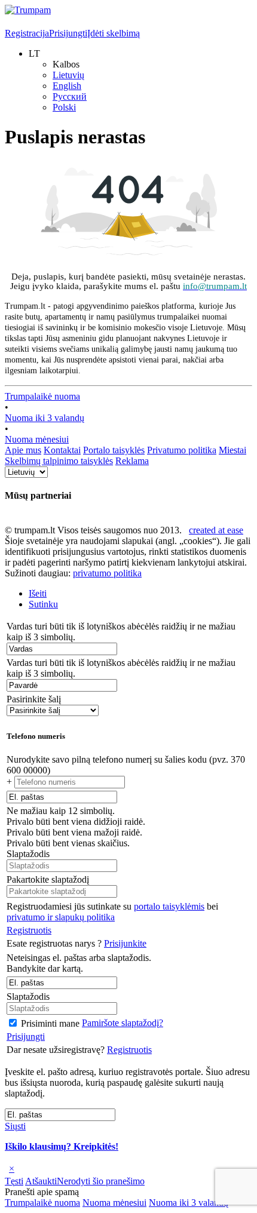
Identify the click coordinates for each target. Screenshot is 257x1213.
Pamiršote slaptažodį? (122, 1023)
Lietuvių (68, 75)
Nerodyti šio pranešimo (101, 1181)
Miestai (232, 450)
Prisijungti (68, 33)
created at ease (216, 530)
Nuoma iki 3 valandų (44, 418)
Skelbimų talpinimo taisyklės (59, 461)
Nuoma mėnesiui (37, 439)
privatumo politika (107, 573)
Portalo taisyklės (114, 450)
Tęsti (14, 1181)
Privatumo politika (181, 450)
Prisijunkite (125, 943)
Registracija (27, 33)
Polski (64, 107)
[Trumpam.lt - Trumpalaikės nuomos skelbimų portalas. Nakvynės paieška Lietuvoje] (28, 10)
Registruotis (29, 930)
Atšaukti (41, 1181)
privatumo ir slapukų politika (61, 917)
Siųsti (15, 1126)
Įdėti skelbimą (113, 33)
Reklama (132, 461)
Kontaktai (62, 450)
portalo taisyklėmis (169, 906)
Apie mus (23, 450)
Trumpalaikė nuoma (42, 396)
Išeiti (38, 593)
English (67, 86)
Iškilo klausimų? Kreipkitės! (61, 1146)
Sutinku (43, 604)
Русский (70, 96)
